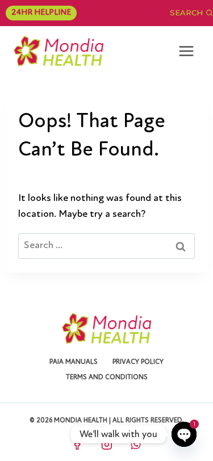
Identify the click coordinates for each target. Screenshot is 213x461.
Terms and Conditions (107, 377)
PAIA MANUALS (73, 362)
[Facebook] (77, 444)
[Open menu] (186, 50)
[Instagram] (106, 444)
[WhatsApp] (135, 444)
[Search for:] (106, 246)
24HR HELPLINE (41, 13)
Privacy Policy (138, 362)
